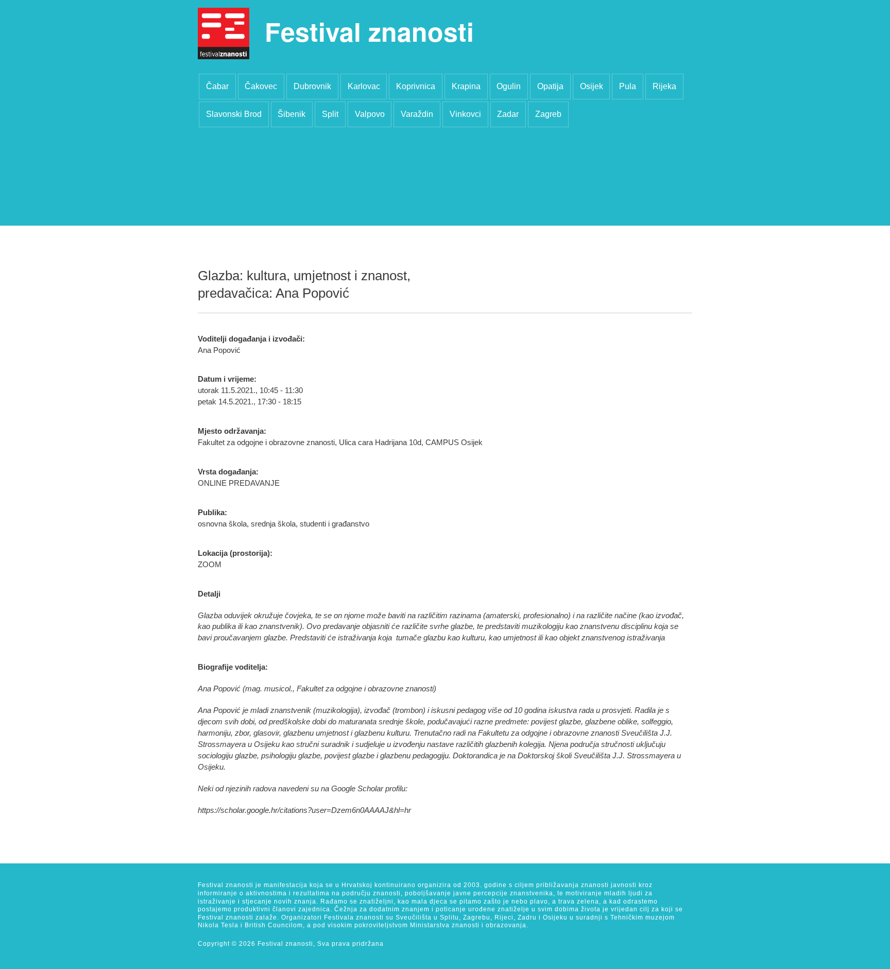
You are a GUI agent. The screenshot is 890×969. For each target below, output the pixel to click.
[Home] (223, 33)
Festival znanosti (369, 31)
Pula (627, 86)
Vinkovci (465, 114)
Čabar (217, 86)
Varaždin (417, 114)
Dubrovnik (312, 86)
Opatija (550, 86)
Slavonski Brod (234, 114)
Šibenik (291, 114)
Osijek (591, 86)
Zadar (508, 114)
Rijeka (664, 86)
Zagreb (548, 114)
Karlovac (364, 86)
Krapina (466, 86)
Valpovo (370, 114)
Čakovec (261, 86)
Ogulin (509, 86)
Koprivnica (415, 86)
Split (330, 114)
